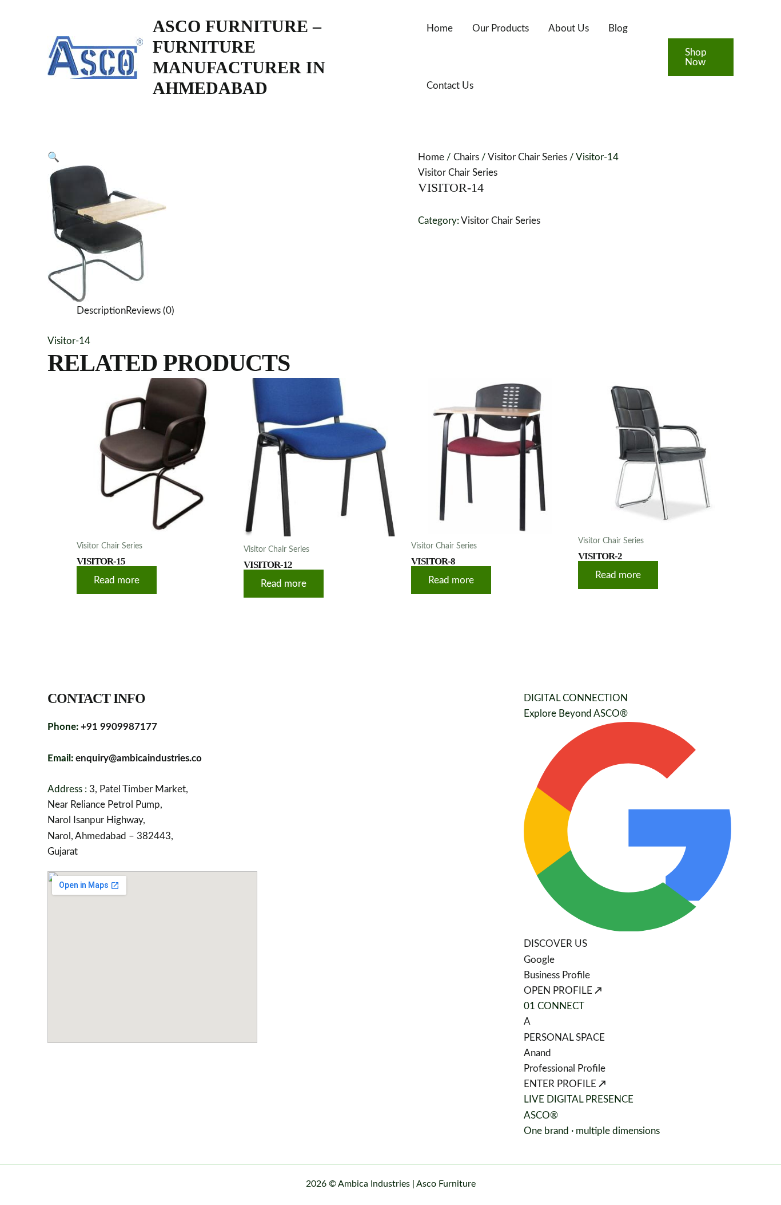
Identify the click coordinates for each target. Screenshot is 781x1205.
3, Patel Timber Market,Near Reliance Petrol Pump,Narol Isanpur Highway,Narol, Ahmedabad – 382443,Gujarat (117, 820)
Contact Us (450, 85)
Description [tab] (101, 310)
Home (440, 28)
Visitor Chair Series (527, 157)
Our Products (500, 28)
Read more (117, 580)
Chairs (466, 157)
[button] (701, 57)
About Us (568, 28)
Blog (618, 28)
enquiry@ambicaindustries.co (138, 758)
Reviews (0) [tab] (150, 310)
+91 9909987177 (119, 727)
